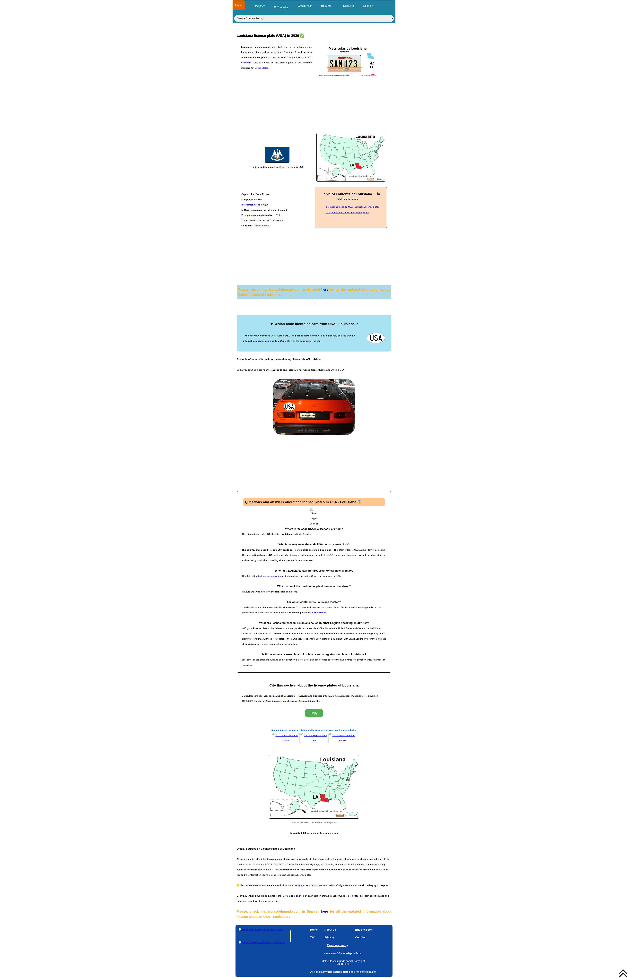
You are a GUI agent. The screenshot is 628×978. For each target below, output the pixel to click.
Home (238, 5)
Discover (348, 5)
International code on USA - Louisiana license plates (352, 207)
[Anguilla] (342, 740)
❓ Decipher (257, 6)
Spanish (368, 5)
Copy (314, 713)
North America (261, 225)
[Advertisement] (314, 108)
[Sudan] (286, 740)
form (300, 885)
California (246, 62)
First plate (247, 215)
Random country (337, 945)
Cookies (360, 937)
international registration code (260, 341)
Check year (305, 5)
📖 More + (327, 6)
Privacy (329, 937)
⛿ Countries (281, 7)
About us (330, 929)
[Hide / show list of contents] (378, 193)
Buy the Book (363, 929)
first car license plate (268, 576)
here (324, 289)
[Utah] (314, 740)
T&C (313, 937)
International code (251, 204)
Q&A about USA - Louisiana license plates (347, 212)
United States (261, 68)
